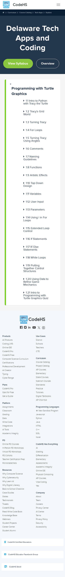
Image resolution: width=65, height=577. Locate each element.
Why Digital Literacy (11, 485)
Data (4, 418)
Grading (5, 414)
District (39, 340)
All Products (7, 340)
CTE (38, 351)
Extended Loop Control (36, 229)
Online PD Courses (10, 444)
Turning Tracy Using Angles (34, 139)
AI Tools (5, 429)
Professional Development (13, 366)
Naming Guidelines (31, 158)
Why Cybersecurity (10, 477)
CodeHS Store (15, 567)
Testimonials (7, 500)
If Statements (36, 239)
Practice (39, 388)
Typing (5, 374)
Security (39, 523)
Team (38, 500)
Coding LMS (7, 344)
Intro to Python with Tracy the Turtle (35, 102)
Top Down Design (33, 184)
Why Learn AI (8, 481)
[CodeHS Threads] (43, 328)
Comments (34, 148)
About (38, 496)
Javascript (40, 414)
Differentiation (42, 455)
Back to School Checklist (13, 489)
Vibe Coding (41, 482)
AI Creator (6, 370)
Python (39, 418)
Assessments (41, 463)
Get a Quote (7, 396)
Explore (49, 13)
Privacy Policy (42, 519)
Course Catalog (25, 13)
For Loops (34, 130)
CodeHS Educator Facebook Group (23, 554)
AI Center (40, 511)
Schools (39, 344)
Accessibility (41, 527)
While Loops (36, 257)
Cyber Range (8, 378)
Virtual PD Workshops (11, 451)
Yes (37, 486)
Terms (38, 515)
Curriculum (12, 13)
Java (38, 422)
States (5, 496)
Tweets (5, 504)
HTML (38, 426)
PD (3, 440)
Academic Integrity (10, 433)
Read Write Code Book (12, 511)
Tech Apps (39, 13)
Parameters (35, 209)
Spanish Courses (43, 381)
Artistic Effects (36, 175)
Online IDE (7, 347)
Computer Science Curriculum (15, 359)
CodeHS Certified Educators (19, 542)
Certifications (8, 362)
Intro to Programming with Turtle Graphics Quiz (35, 295)
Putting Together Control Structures (33, 268)
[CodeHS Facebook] (21, 328)
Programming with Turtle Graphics (33, 91)
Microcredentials (9, 463)
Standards (40, 385)
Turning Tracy (36, 122)
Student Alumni (9, 530)
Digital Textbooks (43, 396)
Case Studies (8, 492)
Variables (33, 193)
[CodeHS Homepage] (16, 4)
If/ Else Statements (30, 248)
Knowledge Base (9, 515)
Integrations (7, 426)
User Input (35, 201)
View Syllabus (18, 63)
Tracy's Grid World (33, 113)
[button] (33, 90)
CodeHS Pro (7, 351)
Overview (47, 63)
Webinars (6, 519)
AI (37, 448)
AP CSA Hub (41, 400)
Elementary (41, 373)
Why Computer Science (12, 474)
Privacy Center (42, 508)
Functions (34, 167)
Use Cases (40, 336)
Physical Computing (44, 474)
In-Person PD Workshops (13, 448)
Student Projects (9, 523)
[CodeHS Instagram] (25, 328)
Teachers (40, 347)
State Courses (42, 377)
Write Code (7, 422)
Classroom (7, 410)
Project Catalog (42, 366)
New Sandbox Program (48, 410)
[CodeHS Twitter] (39, 328)
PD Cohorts (7, 455)
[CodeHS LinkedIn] (29, 328)
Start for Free (8, 392)
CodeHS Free (8, 355)
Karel (38, 437)
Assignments (8, 407)
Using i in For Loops (35, 219)
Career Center (8, 527)
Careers (39, 504)
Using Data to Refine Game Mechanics (35, 281)
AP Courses (41, 369)
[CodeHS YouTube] (34, 328)
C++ (37, 429)
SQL (38, 433)
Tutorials (39, 392)
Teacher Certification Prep (13, 459)
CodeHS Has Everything (47, 444)
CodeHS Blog (8, 508)
